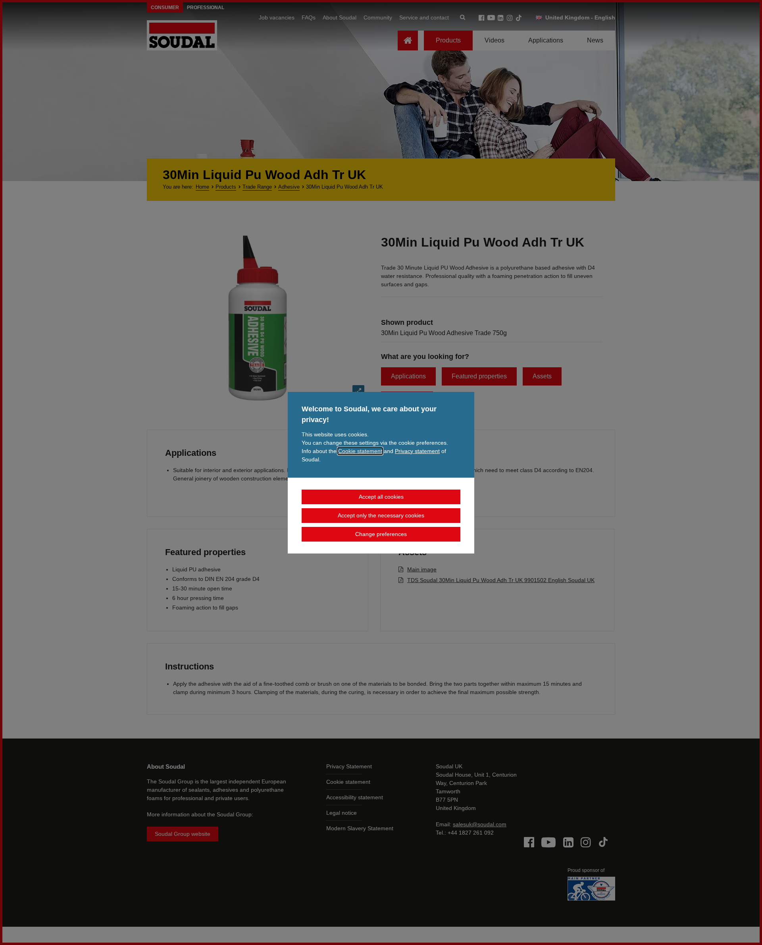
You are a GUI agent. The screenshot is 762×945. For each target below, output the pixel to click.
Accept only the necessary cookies (381, 515)
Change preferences (381, 534)
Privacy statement (417, 451)
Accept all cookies (381, 497)
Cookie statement (360, 451)
